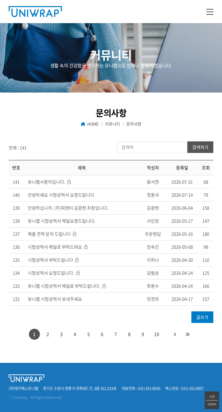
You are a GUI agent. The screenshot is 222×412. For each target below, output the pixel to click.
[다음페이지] (175, 334)
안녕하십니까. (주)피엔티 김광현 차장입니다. (68, 208)
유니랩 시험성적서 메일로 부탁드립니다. (64, 286)
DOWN (212, 404)
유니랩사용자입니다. (46, 182)
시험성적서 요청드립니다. (51, 273)
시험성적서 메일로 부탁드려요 (55, 247)
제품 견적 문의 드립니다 (49, 234)
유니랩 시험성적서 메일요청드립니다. (61, 221)
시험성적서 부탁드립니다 (50, 260)
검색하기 (200, 147)
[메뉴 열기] (209, 11)
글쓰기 (202, 317)
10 (156, 334)
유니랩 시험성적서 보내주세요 (55, 299)
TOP (212, 396)
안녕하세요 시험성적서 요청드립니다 (61, 195)
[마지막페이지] (187, 334)
